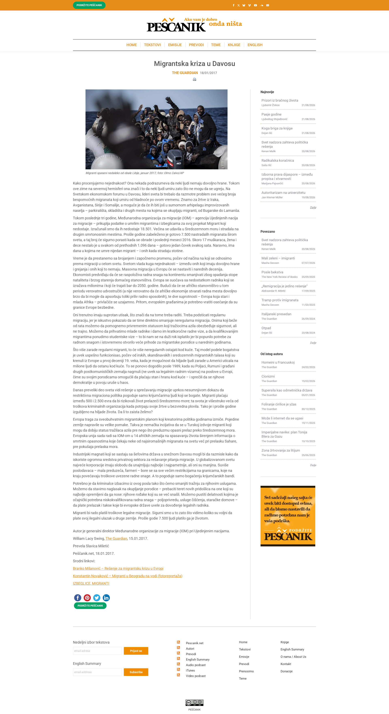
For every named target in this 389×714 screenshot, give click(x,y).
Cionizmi (268, 376)
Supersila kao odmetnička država (287, 390)
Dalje (313, 207)
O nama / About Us (293, 657)
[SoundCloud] (261, 5)
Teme (243, 678)
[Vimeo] (249, 5)
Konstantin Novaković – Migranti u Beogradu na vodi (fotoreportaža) (127, 576)
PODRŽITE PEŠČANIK (90, 605)
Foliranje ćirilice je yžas (279, 404)
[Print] (194, 79)
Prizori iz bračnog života (280, 100)
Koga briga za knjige (277, 128)
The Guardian (185, 73)
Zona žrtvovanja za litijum (281, 450)
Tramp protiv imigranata (280, 300)
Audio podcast (196, 665)
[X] (238, 5)
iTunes (190, 670)
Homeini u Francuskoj (278, 362)
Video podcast (196, 676)
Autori (190, 648)
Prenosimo (246, 671)
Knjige (285, 642)
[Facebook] (233, 5)
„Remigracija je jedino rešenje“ (285, 286)
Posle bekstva (272, 272)
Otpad (266, 328)
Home (243, 642)
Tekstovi (245, 649)
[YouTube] (255, 5)
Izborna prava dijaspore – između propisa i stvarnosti (287, 176)
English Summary (87, 663)
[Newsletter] (267, 5)
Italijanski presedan (276, 314)
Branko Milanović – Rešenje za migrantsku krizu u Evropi (118, 568)
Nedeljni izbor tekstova (91, 642)
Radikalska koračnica (278, 160)
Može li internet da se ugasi (282, 418)
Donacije (287, 671)
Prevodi (191, 654)
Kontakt (286, 664)
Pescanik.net (194, 643)
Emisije (244, 657)
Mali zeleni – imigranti (278, 258)
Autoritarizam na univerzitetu (283, 193)
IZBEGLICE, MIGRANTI (91, 583)
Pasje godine (271, 114)
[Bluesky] (243, 5)
